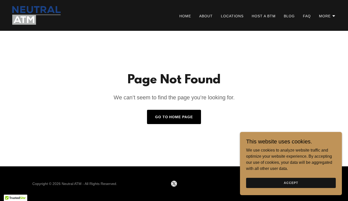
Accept (291, 182)
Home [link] (185, 16)
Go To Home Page (174, 117)
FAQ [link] (307, 16)
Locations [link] (232, 16)
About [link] (206, 16)
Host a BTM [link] (264, 16)
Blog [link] (289, 16)
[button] (327, 16)
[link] (36, 15)
